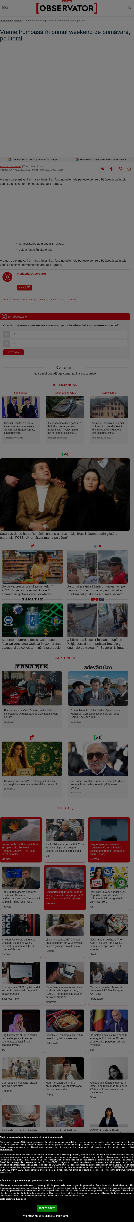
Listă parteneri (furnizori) (13, 1199)
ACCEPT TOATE (47, 1208)
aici (36, 1165)
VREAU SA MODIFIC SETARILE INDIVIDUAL (45, 1216)
